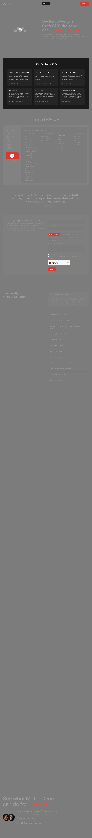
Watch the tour (27, 818)
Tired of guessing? (41, 101)
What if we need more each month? (60, 368)
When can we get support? (58, 351)
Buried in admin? (66, 83)
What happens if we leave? (57, 380)
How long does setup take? (58, 334)
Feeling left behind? (15, 101)
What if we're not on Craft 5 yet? (59, 294)
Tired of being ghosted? (42, 83)
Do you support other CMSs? (58, 314)
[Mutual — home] (8, 4)
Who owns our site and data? (58, 345)
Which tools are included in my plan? (60, 363)
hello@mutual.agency (30, 822)
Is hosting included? (55, 339)
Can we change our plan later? (59, 357)
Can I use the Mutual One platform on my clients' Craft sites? (65, 327)
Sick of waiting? (14, 83)
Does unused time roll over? (58, 374)
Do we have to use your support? (59, 320)
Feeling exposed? (66, 101)
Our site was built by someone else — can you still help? (66, 308)
